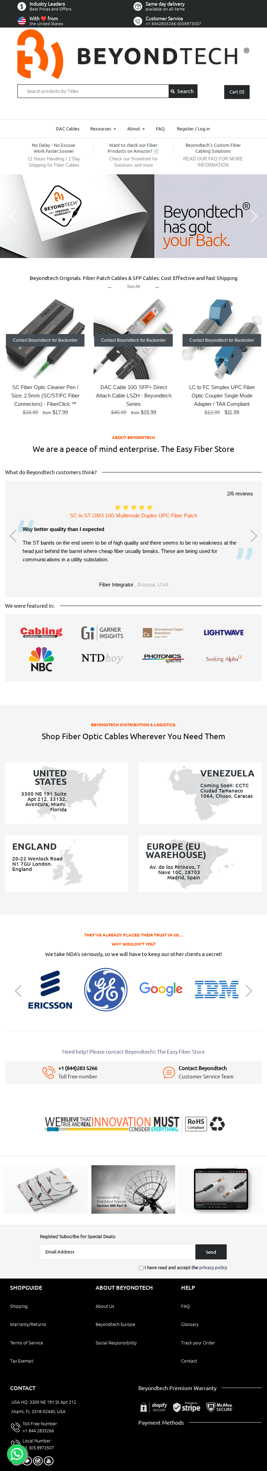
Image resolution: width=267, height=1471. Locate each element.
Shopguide (26, 1287)
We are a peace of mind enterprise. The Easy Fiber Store (133, 449)
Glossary (190, 1324)
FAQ (160, 128)
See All (133, 286)
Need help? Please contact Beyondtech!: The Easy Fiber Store (133, 1052)
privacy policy (213, 1267)
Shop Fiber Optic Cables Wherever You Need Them (133, 736)
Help (188, 1287)
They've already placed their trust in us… (133, 935)
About (136, 128)
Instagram (38, 1460)
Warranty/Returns (28, 1324)
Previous (13, 536)
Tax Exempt (21, 1360)
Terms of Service (26, 1342)
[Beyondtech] (133, 33)
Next (253, 536)
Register (185, 128)
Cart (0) (236, 91)
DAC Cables (68, 128)
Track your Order (198, 1342)
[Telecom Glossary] (133, 1212)
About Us (105, 1306)
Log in (204, 128)
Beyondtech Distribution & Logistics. (133, 724)
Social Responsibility (116, 1342)
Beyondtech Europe (115, 1324)
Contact (189, 1360)
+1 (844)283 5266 (77, 1068)
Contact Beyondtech (203, 1068)
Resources (103, 128)
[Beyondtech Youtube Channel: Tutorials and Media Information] (221, 1212)
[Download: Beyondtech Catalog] (46, 1212)
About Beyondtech (133, 437)
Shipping (18, 1306)
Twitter (27, 1460)
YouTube (49, 1460)
